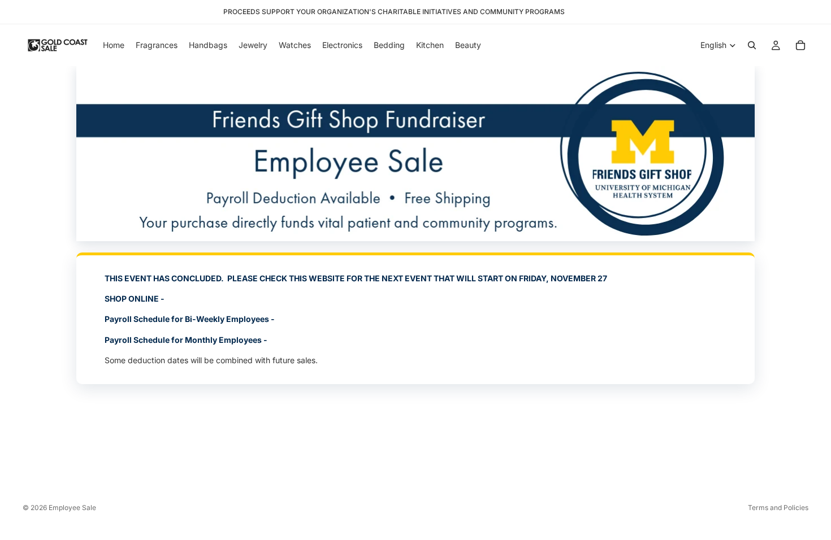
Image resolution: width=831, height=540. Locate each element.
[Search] (751, 45)
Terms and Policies (778, 507)
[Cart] (800, 45)
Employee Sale (72, 507)
